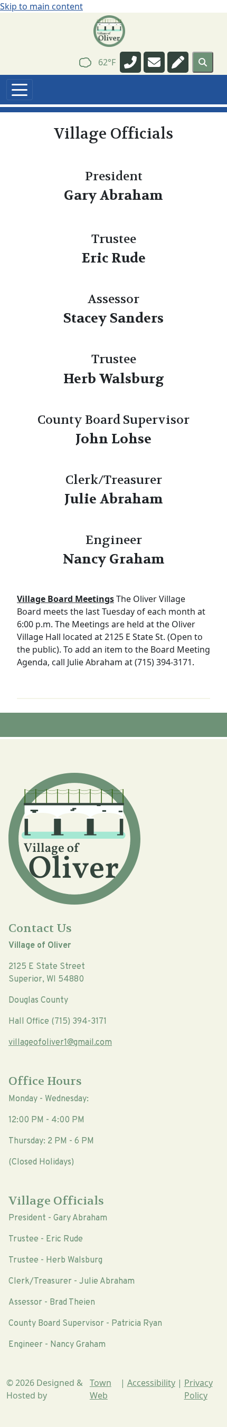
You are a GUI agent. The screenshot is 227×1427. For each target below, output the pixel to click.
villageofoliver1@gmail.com (60, 1042)
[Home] (109, 31)
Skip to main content (41, 6)
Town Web (100, 1389)
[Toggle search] (202, 62)
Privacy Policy (198, 1389)
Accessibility (151, 1383)
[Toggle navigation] (19, 89)
